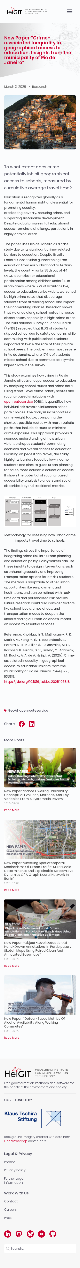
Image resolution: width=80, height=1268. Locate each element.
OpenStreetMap (15, 1141)
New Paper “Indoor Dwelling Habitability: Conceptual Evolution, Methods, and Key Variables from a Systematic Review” (36, 795)
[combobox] (40, 1248)
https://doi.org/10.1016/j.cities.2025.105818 (37, 681)
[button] (69, 11)
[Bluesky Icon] (30, 1234)
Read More (11, 810)
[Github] (52, 1234)
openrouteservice (18, 401)
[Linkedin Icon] (7, 1234)
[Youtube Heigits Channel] (41, 1234)
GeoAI (13, 710)
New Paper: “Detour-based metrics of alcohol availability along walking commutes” (34, 1022)
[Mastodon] (19, 1234)
